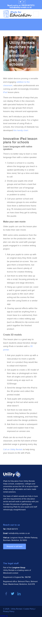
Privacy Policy (8, 611)
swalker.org (4, 616)
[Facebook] (23, 2)
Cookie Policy (29, 609)
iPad (5, 92)
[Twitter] (20, 2)
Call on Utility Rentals (13, 449)
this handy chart (20, 130)
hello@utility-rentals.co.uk (21, 7)
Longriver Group (18, 568)
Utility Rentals (29, 481)
